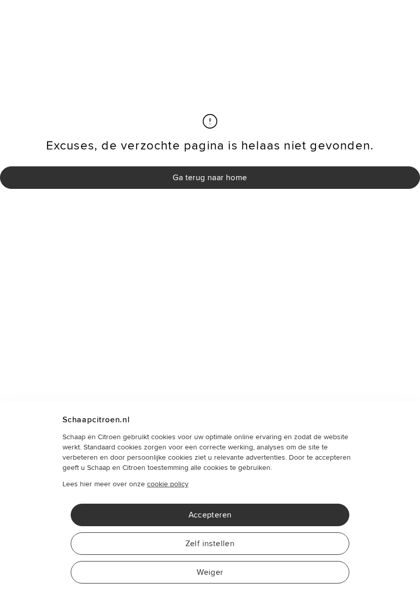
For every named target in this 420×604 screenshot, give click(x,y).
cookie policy (167, 484)
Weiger (210, 572)
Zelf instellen (210, 543)
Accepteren (210, 515)
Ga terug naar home (210, 177)
